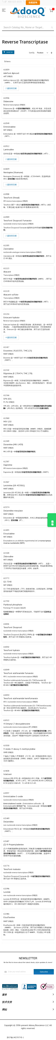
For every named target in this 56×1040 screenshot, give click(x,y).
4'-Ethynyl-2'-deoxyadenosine (16, 723)
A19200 (6, 745)
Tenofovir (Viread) (11, 197)
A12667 (6, 482)
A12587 (6, 461)
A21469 (6, 818)
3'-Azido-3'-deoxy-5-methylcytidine (19, 749)
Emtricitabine (9, 126)
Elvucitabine (9, 533)
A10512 (6, 146)
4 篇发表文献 (11, 337)
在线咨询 (33, 2)
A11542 (6, 370)
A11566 (6, 395)
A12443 (6, 441)
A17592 (6, 601)
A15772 (6, 578)
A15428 (6, 553)
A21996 (6, 889)
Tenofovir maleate (12, 869)
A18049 (6, 670)
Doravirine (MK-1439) (13, 444)
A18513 (6, 720)
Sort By (31, 53)
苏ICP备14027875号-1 (15, 1037)
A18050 (6, 695)
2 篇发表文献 (11, 88)
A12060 (6, 418)
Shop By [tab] (9, 52)
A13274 (6, 507)
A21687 (6, 841)
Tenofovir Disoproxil (12, 627)
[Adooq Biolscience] (28, 12)
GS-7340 (7, 581)
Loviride (6, 892)
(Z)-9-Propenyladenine (13, 844)
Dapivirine (7, 464)
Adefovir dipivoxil (11, 73)
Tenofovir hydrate (11, 650)
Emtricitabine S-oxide (13, 796)
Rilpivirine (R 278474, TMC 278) (17, 373)
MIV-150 (7, 421)
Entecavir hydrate (11, 317)
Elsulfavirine (9, 917)
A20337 (6, 793)
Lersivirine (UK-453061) (14, 485)
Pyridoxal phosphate (12, 604)
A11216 (6, 314)
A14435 (6, 530)
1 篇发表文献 (11, 184)
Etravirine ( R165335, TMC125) (17, 350)
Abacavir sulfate (10, 294)
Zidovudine (8, 556)
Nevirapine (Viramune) (13, 172)
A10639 (6, 169)
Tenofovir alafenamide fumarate (18, 673)
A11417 (6, 347)
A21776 (6, 866)
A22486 (6, 914)
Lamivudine (8, 149)
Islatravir (7, 774)
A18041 (6, 624)
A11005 (6, 245)
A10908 (6, 194)
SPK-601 (7, 398)
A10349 (6, 123)
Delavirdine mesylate (13, 510)
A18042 (6, 647)
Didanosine (8, 101)
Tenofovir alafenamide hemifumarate (20, 698)
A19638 (6, 771)
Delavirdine (8, 821)
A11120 (6, 291)
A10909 (6, 217)
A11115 (6, 268)
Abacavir (7, 271)
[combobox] (28, 27)
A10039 (6, 70)
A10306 (6, 98)
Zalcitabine (8, 248)
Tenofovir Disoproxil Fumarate (17, 220)
